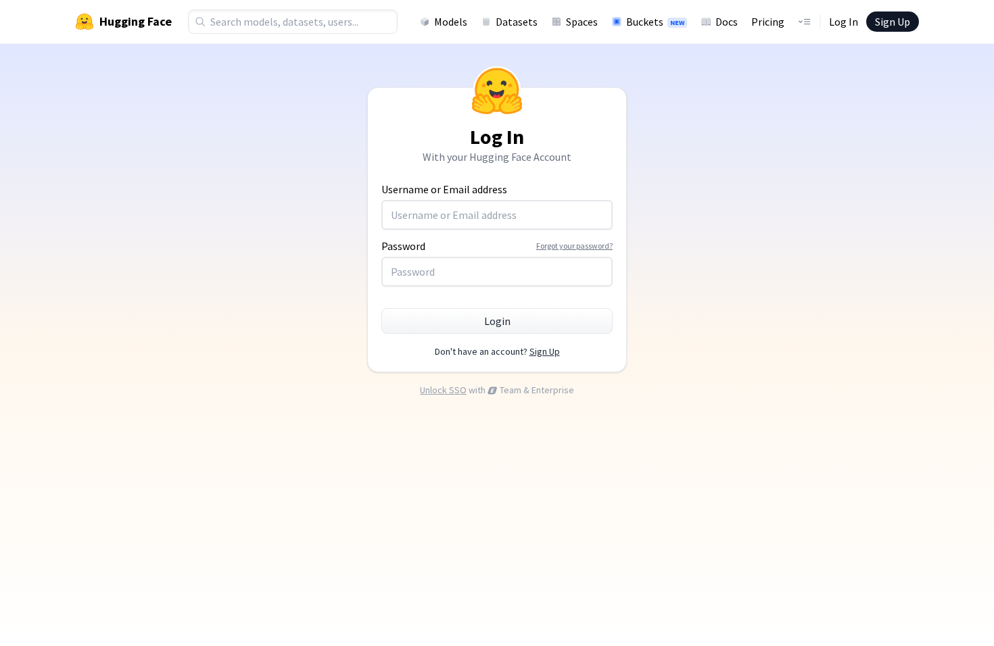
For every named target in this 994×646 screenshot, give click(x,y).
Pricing (767, 21)
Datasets (517, 21)
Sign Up (892, 21)
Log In (843, 21)
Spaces (582, 21)
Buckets (655, 21)
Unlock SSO (443, 390)
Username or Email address (444, 189)
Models (450, 21)
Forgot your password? (574, 246)
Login (497, 321)
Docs (726, 21)
